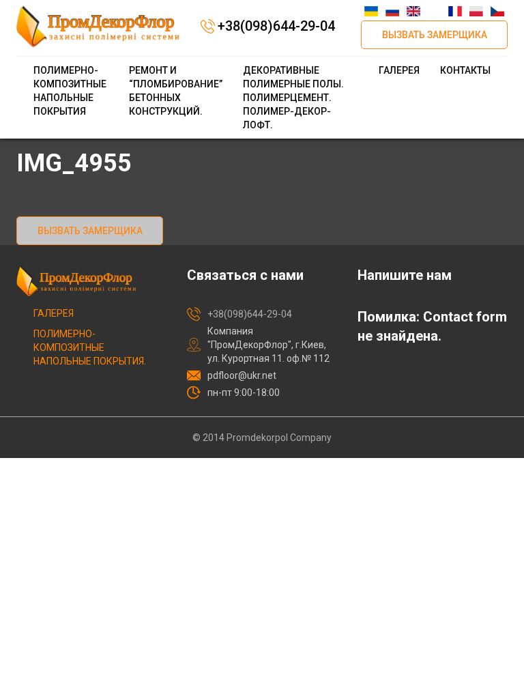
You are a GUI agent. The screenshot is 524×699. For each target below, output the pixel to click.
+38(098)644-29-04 (276, 26)
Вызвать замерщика (434, 34)
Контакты (465, 70)
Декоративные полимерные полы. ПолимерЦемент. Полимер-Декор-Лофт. (293, 97)
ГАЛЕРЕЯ (399, 70)
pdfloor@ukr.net (241, 375)
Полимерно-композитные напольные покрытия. (89, 347)
